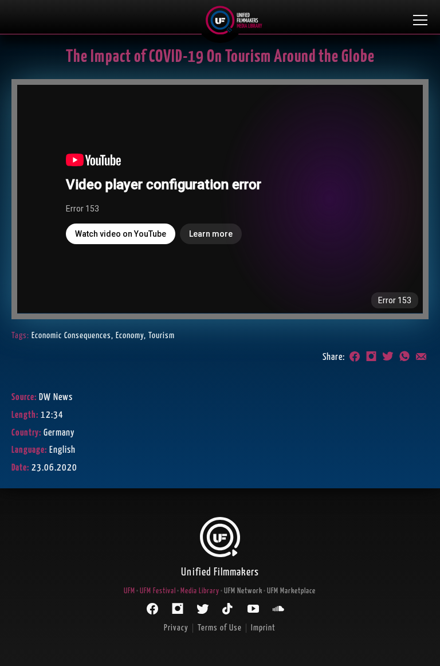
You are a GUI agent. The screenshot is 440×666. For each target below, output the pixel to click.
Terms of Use (220, 628)
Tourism (161, 335)
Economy (130, 335)
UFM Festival (158, 591)
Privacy (176, 628)
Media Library (199, 591)
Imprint (263, 628)
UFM (129, 591)
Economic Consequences (71, 335)
